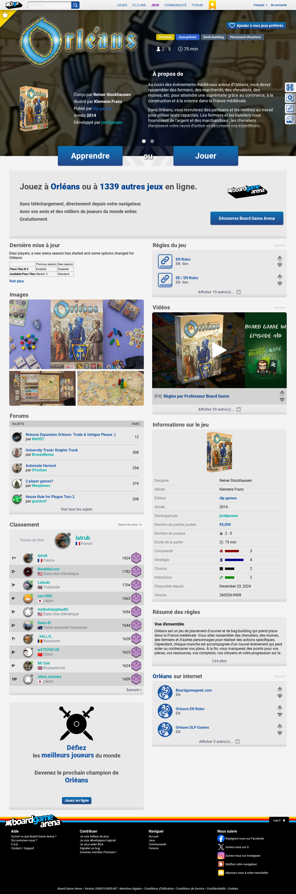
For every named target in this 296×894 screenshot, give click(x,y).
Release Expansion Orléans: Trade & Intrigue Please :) (71, 434)
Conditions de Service (190, 888)
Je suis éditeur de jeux (94, 836)
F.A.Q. (14, 844)
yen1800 (45, 596)
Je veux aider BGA (91, 844)
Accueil (153, 836)
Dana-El (44, 623)
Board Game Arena (70, 888)
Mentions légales (131, 888)
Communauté (175, 5)
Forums (154, 848)
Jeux (155, 5)
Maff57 (38, 439)
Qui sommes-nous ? (24, 840)
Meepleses (41, 485)
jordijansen (111, 122)
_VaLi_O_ (45, 636)
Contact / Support (22, 848)
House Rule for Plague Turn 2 (50, 497)
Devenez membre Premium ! (98, 852)
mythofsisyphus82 (53, 609)
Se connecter (279, 5)
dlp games (102, 108)
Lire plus (219, 661)
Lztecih (44, 582)
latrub (83, 538)
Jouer (122, 5)
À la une (139, 5)
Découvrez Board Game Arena (247, 218)
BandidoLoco (48, 569)
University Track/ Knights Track (52, 450)
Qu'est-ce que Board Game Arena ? (33, 836)
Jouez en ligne (77, 800)
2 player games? (39, 481)
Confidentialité (216, 888)
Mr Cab (44, 663)
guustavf (39, 501)
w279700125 (48, 650)
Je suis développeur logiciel (98, 840)
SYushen (39, 470)
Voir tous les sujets (76, 509)
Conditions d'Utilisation (159, 888)
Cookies (233, 888)
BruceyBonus (43, 454)
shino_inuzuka (50, 676)
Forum (197, 5)
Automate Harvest (41, 465)
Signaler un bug (90, 848)
